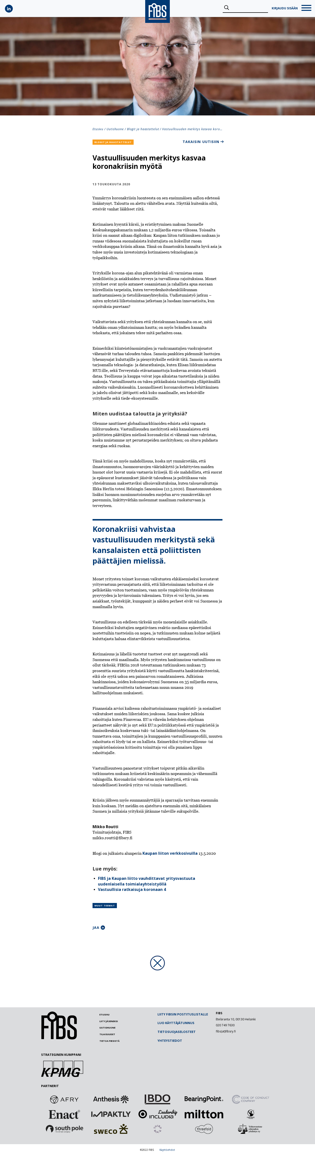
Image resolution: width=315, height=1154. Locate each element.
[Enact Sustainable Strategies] (64, 1114)
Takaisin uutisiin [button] (201, 141)
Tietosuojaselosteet (177, 1031)
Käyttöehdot (167, 1150)
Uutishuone (115, 129)
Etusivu (98, 129)
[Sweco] (111, 1129)
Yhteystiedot (170, 1040)
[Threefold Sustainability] (204, 1129)
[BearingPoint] (204, 1099)
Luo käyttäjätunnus (176, 1023)
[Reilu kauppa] (250, 1114)
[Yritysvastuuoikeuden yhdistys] (250, 1129)
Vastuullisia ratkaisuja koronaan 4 (132, 889)
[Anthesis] (111, 1099)
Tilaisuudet (107, 1034)
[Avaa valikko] (306, 8)
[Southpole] (64, 1129)
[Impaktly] (111, 1114)
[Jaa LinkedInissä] (103, 927)
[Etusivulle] (59, 1038)
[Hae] (226, 8)
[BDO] (157, 1099)
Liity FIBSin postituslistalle (183, 1014)
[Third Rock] (157, 1129)
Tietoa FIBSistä (109, 1041)
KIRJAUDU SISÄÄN (285, 8)
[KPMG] (62, 1075)
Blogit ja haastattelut (143, 129)
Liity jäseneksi (108, 1021)
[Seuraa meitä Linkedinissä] (9, 9)
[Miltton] (204, 1114)
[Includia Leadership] (157, 1114)
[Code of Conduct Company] (250, 1099)
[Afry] (64, 1099)
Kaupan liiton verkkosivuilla (170, 853)
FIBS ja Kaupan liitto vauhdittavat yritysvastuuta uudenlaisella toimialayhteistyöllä (146, 881)
